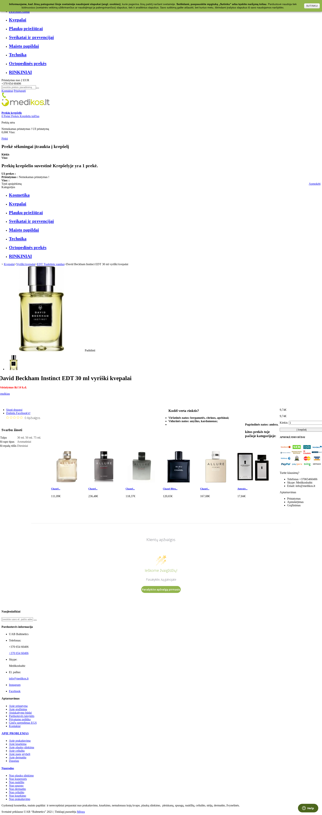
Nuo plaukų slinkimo (21, 775)
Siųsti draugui (14, 409)
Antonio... (242, 488)
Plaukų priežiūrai (26, 28)
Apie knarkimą (17, 744)
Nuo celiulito (16, 792)
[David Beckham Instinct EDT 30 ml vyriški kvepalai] (13, 369)
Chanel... (55, 488)
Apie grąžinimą (18, 709)
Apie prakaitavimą (20, 740)
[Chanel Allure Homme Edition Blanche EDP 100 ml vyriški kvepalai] (215, 481)
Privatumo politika (20, 719)
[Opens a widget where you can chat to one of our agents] (308, 808)
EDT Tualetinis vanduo (50, 264)
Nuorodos (7, 768)
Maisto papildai (24, 46)
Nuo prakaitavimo (19, 799)
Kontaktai (7, 90)
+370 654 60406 (19, 653)
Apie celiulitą (17, 750)
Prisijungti (20, 90)
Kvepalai (17, 19)
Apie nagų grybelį (19, 754)
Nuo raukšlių (16, 782)
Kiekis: (284, 422)
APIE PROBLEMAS (15, 733)
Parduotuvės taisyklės (21, 716)
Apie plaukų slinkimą (21, 747)
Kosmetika (19, 195)
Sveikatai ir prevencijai (31, 37)
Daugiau (14, 760)
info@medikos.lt (19, 678)
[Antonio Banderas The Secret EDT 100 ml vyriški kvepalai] (253, 481)
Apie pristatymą (18, 706)
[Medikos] (25, 109)
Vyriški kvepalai (25, 264)
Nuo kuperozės (18, 778)
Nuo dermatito (17, 789)
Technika (17, 54)
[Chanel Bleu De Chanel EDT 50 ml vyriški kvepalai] (178, 481)
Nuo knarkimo (17, 795)
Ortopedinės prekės (27, 63)
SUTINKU (312, 5)
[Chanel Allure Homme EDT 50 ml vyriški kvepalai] (66, 481)
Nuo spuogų (16, 785)
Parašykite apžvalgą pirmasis (161, 589)
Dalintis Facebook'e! (18, 413)
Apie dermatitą (17, 757)
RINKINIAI (20, 72)
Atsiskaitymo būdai (20, 712)
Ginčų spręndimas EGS (23, 722)
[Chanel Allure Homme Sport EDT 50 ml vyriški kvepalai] (141, 481)
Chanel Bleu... (170, 488)
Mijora (81, 811)
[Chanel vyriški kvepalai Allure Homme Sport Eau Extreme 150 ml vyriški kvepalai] (104, 481)
